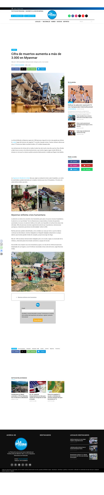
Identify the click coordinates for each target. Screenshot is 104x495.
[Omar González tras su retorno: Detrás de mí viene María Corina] (71, 117)
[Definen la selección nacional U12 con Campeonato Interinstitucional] (80, 94)
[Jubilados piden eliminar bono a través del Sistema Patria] (93, 449)
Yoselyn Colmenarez (19, 65)
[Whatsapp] (69, 16)
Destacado (28, 348)
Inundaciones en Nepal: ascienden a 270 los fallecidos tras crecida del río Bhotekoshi (19, 396)
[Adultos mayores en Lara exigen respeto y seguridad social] (93, 441)
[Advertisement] (52, 36)
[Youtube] (83, 16)
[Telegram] (19, 464)
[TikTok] (22, 464)
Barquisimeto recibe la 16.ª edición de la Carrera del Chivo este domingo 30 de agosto (79, 456)
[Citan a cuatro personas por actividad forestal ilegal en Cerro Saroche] (71, 125)
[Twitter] (79, 16)
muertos (46, 348)
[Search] (91, 21)
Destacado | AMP (35, 348)
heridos (42, 348)
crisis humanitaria (21, 348)
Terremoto (57, 348)
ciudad (14, 142)
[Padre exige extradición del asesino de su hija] (71, 132)
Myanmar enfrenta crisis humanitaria (27, 297)
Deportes (71, 102)
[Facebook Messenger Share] (1, 250)
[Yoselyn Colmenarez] (12, 65)
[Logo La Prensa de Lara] (52, 14)
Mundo (14, 49)
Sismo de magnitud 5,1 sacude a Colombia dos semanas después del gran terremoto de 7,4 (55, 397)
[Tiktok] (86, 16)
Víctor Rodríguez (72, 109)
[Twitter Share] (1, 244)
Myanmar (52, 348)
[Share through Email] (1, 254)
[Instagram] (76, 16)
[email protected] (23, 459)
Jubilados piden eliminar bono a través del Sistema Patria (78, 448)
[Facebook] (72, 16)
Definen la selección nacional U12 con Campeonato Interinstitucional (80, 106)
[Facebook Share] (1, 241)
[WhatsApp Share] (1, 247)
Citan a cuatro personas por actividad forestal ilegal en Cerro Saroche (84, 125)
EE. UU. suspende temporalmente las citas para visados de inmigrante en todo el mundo (38, 397)
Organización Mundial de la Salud (21, 178)
